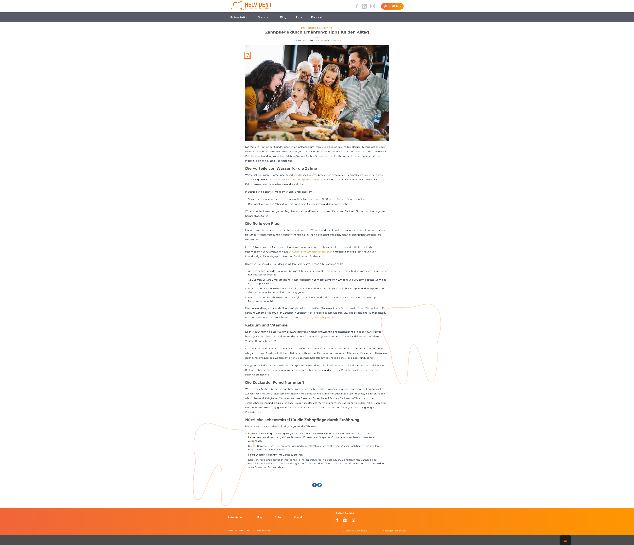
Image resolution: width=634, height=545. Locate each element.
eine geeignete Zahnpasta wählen (321, 317)
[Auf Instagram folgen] (372, 6)
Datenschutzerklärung (355, 530)
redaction (335, 41)
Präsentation (239, 17)
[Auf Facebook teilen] (314, 485)
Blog (283, 17)
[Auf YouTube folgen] (364, 6)
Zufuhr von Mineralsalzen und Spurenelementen (294, 179)
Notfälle (393, 6)
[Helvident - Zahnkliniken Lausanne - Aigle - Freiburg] (251, 6)
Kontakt (316, 17)
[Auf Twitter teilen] (319, 485)
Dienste (263, 17)
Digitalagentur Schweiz (393, 530)
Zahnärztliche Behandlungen (317, 28)
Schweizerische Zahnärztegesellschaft (311, 251)
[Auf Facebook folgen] (356, 6)
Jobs (299, 17)
